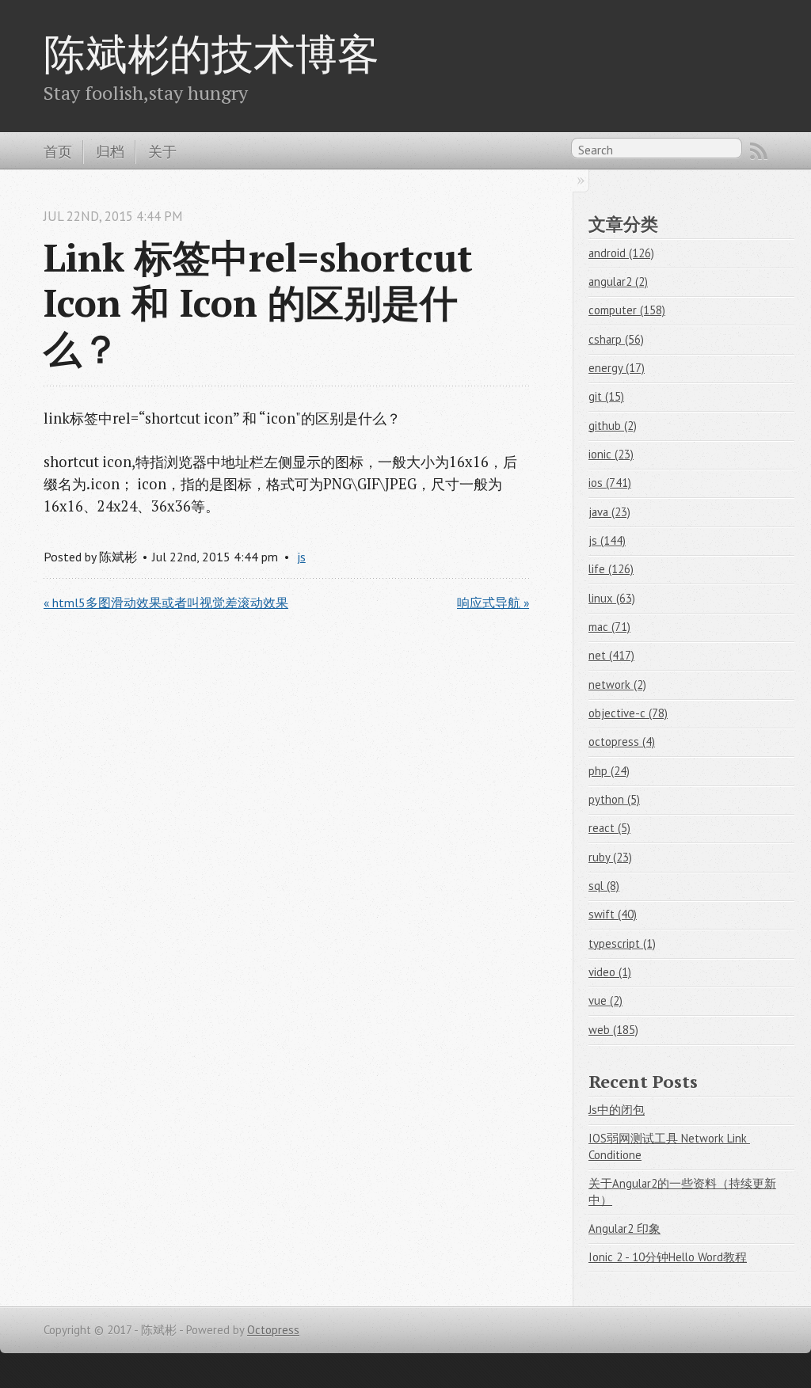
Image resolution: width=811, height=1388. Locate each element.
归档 (110, 151)
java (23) (609, 511)
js (301, 557)
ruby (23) (610, 857)
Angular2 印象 (624, 1228)
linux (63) (611, 598)
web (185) (613, 1029)
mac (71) (609, 626)
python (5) (614, 799)
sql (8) (603, 885)
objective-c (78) (628, 713)
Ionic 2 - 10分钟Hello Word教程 (667, 1256)
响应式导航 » (493, 602)
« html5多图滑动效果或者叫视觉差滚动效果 (166, 602)
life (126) (611, 568)
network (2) (617, 684)
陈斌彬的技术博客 (211, 53)
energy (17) (616, 367)
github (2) (612, 425)
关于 (162, 151)
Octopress (273, 1329)
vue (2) (605, 1000)
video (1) (609, 971)
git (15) (606, 396)
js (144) (607, 540)
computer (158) (626, 310)
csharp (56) (616, 339)
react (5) (609, 827)
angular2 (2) (618, 281)
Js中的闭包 (616, 1109)
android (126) (621, 252)
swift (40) (612, 914)
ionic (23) (611, 454)
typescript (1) (622, 943)
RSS (758, 151)
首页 (58, 151)
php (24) (609, 770)
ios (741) (609, 482)
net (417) (611, 655)
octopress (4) (621, 741)
